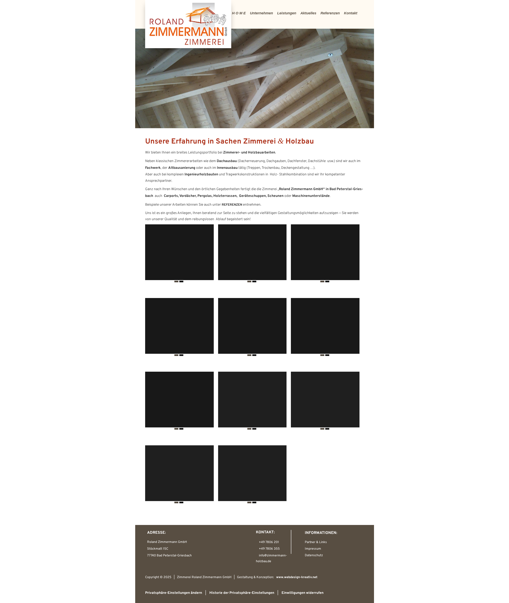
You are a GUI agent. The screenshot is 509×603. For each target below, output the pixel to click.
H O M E (239, 13)
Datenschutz (314, 555)
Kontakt (350, 13)
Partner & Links (316, 542)
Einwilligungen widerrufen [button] (302, 593)
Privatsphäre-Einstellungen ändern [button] (173, 593)
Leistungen (286, 13)
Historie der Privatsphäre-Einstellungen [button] (241, 593)
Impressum (313, 549)
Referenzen (330, 13)
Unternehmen (261, 13)
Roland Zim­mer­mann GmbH (301, 189)
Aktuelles (308, 13)
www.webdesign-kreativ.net (296, 577)
